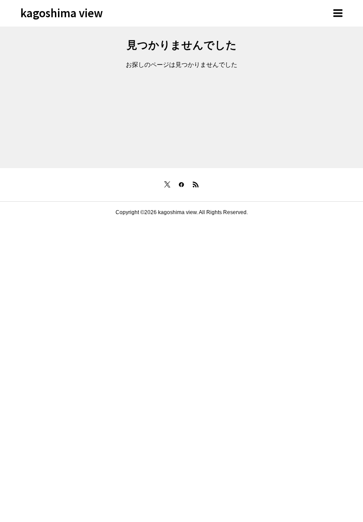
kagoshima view (61, 12)
